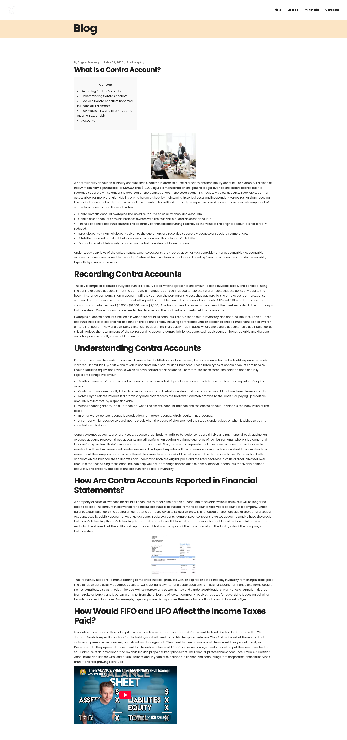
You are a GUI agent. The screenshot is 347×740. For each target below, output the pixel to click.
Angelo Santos (87, 62)
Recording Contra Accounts (101, 91)
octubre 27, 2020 (112, 62)
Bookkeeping (135, 62)
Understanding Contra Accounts (104, 96)
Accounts (88, 120)
